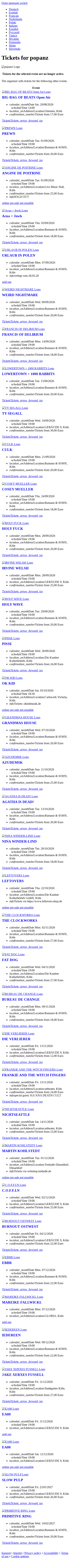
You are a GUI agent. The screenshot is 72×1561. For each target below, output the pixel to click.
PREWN (8, 134)
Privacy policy (32, 1553)
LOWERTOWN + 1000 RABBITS (28, 374)
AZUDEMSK (12, 762)
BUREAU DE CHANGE (21, 999)
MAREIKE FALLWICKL (22, 1302)
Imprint (17, 1553)
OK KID (8, 683)
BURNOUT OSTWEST (20, 1226)
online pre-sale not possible (18, 203)
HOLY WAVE (12, 604)
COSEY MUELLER (17, 489)
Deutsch (13, 9)
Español (13, 29)
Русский (14, 32)
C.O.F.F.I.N (11, 1190)
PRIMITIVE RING (17, 1516)
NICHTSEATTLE (16, 1115)
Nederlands (15, 19)
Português (14, 42)
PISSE (7, 644)
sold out (6, 281)
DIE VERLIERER (16, 1039)
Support (6, 1553)
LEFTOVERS (13, 881)
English (13, 12)
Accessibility (51, 1553)
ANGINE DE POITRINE (21, 173)
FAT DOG (10, 960)
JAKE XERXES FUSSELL (23, 1375)
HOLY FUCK (12, 529)
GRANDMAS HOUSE (19, 723)
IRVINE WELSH (15, 568)
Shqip (12, 45)
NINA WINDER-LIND (19, 841)
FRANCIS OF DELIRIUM (22, 334)
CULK (7, 450)
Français (14, 15)
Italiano (13, 25)
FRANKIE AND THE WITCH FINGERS (34, 1075)
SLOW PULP (12, 1480)
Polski (12, 22)
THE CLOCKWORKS (19, 920)
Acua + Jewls (12, 216)
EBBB (7, 1263)
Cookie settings (20, 1556)
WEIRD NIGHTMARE (20, 295)
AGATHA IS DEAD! (18, 802)
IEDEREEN (11, 1335)
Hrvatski (14, 38)
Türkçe (13, 35)
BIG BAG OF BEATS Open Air (26, 97)
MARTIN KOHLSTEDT (21, 1151)
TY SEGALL (12, 413)
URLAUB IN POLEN (18, 255)
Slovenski (14, 48)
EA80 (6, 1414)
